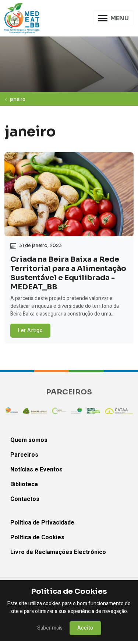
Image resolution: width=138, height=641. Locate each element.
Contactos (24, 499)
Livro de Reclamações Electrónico (58, 552)
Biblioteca (24, 484)
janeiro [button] (17, 99)
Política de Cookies (37, 537)
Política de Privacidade (42, 522)
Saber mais (50, 628)
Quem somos (28, 440)
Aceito (85, 628)
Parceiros (24, 454)
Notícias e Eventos (36, 469)
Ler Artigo (30, 330)
